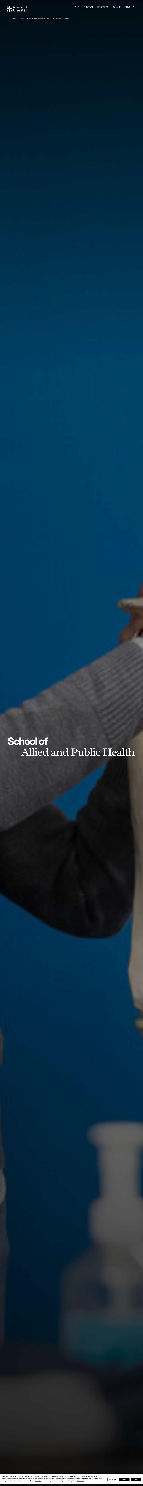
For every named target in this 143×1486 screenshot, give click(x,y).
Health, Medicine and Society (41, 18)
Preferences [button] (80, 1481)
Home (15, 18)
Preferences (112, 1479)
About (21, 18)
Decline (124, 1479)
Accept (136, 1479)
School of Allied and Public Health (60, 18)
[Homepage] (16, 9)
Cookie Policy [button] (38, 1481)
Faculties (28, 18)
